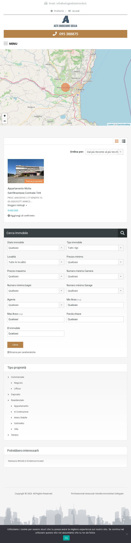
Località (11, 256)
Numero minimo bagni (19, 285)
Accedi (75, 11)
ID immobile (13, 328)
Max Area (15, 313)
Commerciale (17, 377)
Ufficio (17, 388)
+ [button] (5, 116)
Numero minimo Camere (80, 271)
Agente (11, 299)
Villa (16, 429)
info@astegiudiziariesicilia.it (71, 3)
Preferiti (59, 11)
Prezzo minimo (75, 256)
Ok (66, 538)
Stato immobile (15, 242)
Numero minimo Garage (79, 285)
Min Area (74, 299)
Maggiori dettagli (16, 205)
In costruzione (21, 411)
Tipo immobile (74, 242)
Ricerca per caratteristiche (22, 352)
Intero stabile (20, 417)
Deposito (15, 394)
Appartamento (21, 406)
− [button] (5, 121)
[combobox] (104, 152)
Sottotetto (19, 423)
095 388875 (68, 34)
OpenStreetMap (123, 124)
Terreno (14, 435)
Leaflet (111, 124)
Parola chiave (74, 313)
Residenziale (17, 400)
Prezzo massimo (16, 271)
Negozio (18, 383)
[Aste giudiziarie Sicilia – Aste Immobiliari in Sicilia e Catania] (65, 21)
